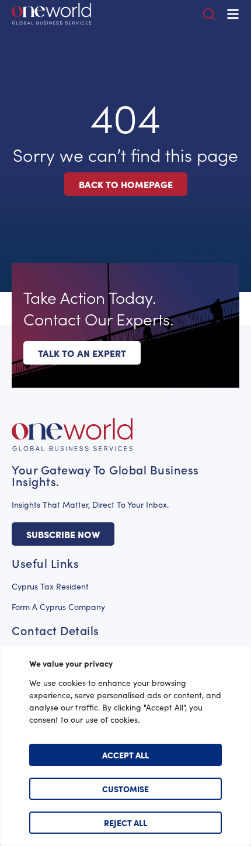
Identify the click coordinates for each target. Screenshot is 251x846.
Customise (125, 789)
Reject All (125, 822)
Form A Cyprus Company (58, 606)
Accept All (125, 755)
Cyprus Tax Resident (50, 586)
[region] (125, 745)
